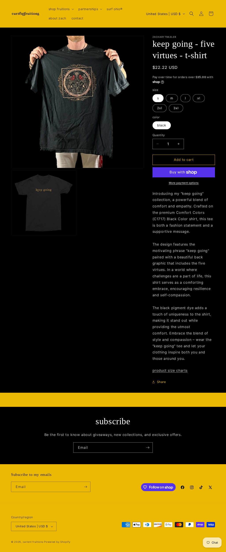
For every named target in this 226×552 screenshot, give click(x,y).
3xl (176, 108)
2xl (159, 108)
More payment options (184, 182)
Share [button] (161, 382)
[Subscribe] (148, 447)
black (161, 125)
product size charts (170, 370)
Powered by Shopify (57, 541)
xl (198, 98)
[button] (61, 9)
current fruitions (33, 541)
